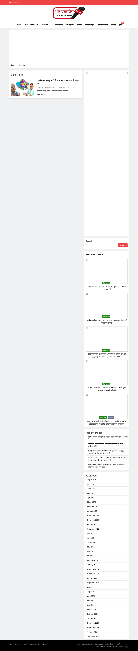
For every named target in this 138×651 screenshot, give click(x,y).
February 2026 (92, 507)
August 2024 (91, 587)
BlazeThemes (42, 644)
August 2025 (91, 533)
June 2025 (91, 542)
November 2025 (93, 520)
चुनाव (121, 24)
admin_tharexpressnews (46, 87)
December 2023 (93, 623)
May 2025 (90, 547)
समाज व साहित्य (89, 25)
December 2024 (93, 569)
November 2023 (93, 627)
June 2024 (91, 596)
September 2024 (93, 583)
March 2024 (91, 609)
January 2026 (92, 511)
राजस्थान (79, 25)
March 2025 (91, 556)
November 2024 (93, 574)
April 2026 (90, 498)
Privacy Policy (31, 25)
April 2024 (90, 605)
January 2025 (92, 565)
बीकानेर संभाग (59, 25)
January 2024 (92, 618)
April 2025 (90, 551)
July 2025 (90, 538)
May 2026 (90, 493)
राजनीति (113, 25)
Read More (41, 94)
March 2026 (91, 502)
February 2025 (92, 560)
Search (89, 241)
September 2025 (93, 529)
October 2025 (92, 524)
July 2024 (90, 592)
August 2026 (91, 480)
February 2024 (92, 614)
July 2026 (90, 484)
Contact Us (47, 25)
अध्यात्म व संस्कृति (102, 25)
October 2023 (92, 632)
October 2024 (92, 578)
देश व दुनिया (70, 25)
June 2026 (91, 489)
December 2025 (93, 515)
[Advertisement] (69, 48)
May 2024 (90, 601)
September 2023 (93, 636)
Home (18, 25)
